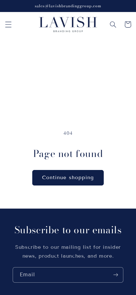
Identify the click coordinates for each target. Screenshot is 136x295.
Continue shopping (68, 177)
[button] (8, 24)
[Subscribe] (115, 275)
